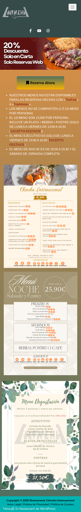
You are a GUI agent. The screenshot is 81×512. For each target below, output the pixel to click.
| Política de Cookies (62, 504)
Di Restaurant (25, 509)
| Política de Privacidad (35, 504)
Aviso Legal (14, 504)
